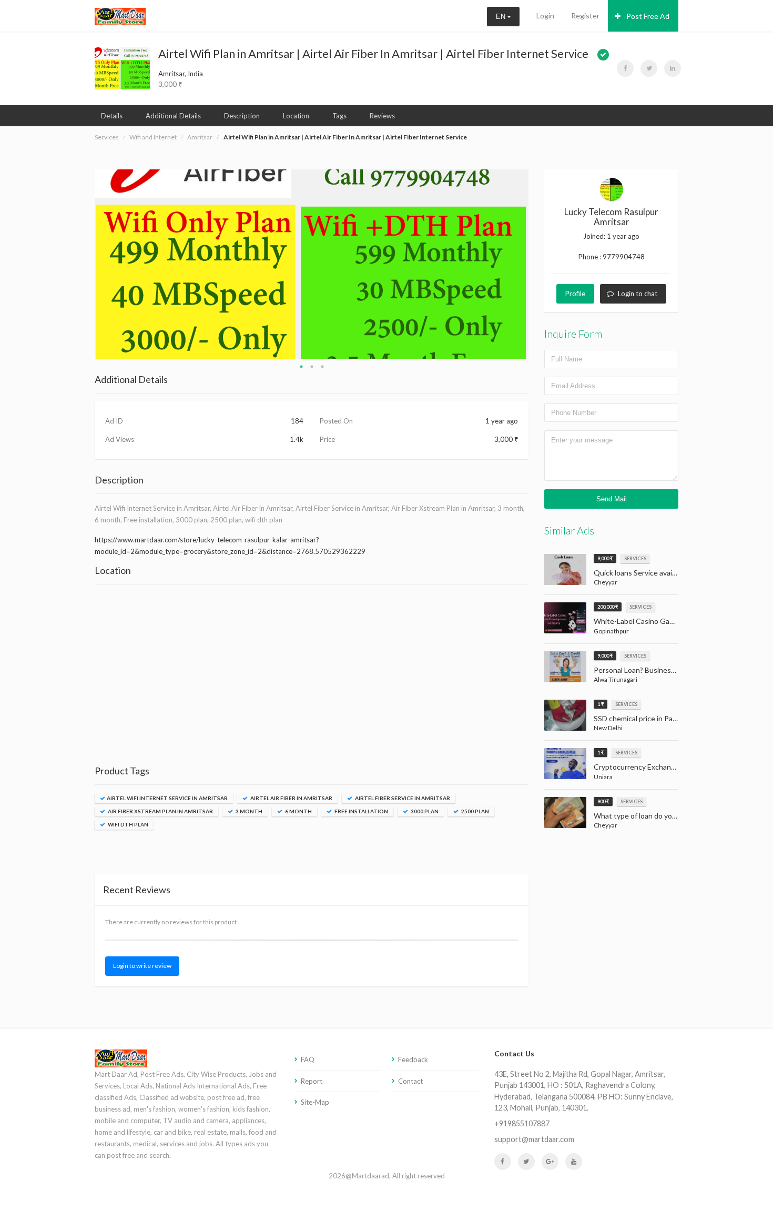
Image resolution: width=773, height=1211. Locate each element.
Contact (410, 1081)
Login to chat (637, 293)
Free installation (360, 811)
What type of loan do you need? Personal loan (636, 816)
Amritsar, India (180, 73)
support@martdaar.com (534, 1139)
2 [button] (312, 366)
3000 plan (424, 811)
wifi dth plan (127, 824)
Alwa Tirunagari (615, 679)
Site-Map (315, 1102)
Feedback (413, 1059)
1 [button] (301, 366)
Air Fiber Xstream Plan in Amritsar (160, 811)
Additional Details (173, 116)
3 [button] (322, 366)
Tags (339, 116)
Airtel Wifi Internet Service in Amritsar (167, 798)
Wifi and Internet (153, 137)
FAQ (307, 1059)
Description (242, 116)
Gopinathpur (611, 631)
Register (585, 15)
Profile (575, 293)
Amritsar (199, 137)
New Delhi (608, 728)
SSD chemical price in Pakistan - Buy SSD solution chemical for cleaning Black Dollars (636, 718)
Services (107, 137)
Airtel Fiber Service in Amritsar (402, 798)
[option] (311, 264)
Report (311, 1081)
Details (112, 116)
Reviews (382, 116)
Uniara (603, 777)
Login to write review (142, 966)
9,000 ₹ (605, 558)
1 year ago (623, 236)
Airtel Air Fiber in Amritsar (290, 798)
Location (296, 116)
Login (545, 15)
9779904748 (624, 257)
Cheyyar (605, 582)
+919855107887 (522, 1123)
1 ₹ (600, 704)
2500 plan (474, 811)
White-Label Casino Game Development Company (636, 621)
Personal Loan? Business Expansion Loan (636, 670)
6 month (298, 811)
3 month (248, 811)
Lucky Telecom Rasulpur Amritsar (611, 216)
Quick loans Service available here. (636, 573)
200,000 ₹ (607, 607)
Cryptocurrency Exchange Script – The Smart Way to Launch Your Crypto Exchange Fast (636, 767)
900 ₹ (603, 801)
